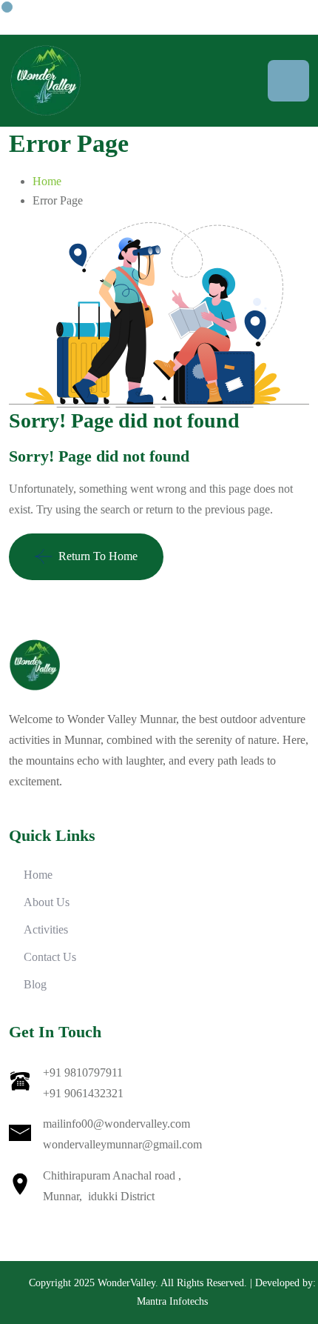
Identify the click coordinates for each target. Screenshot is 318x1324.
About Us (47, 902)
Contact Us (50, 957)
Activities (46, 929)
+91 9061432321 (83, 1093)
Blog (35, 984)
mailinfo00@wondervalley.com (116, 1123)
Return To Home (98, 556)
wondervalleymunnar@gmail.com (122, 1144)
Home (47, 181)
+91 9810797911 (83, 1072)
